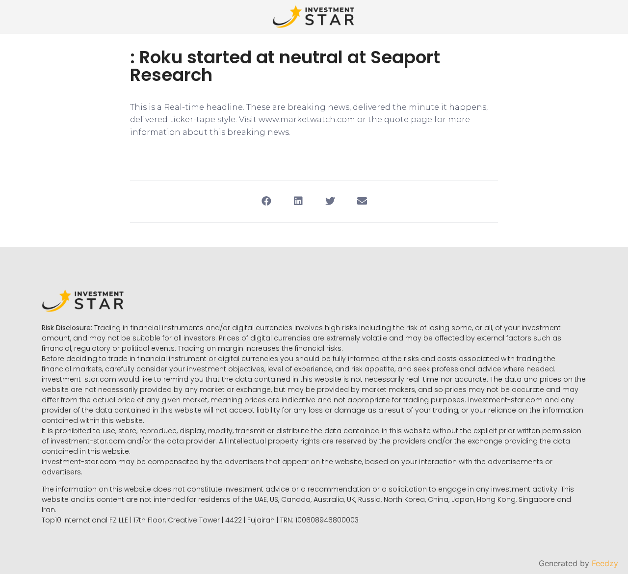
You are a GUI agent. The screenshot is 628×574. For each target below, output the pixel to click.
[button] (266, 201)
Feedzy (605, 563)
